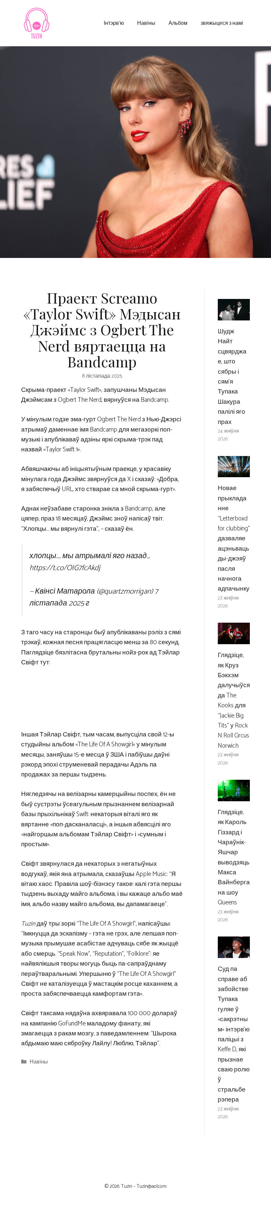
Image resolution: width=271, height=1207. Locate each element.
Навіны (146, 23)
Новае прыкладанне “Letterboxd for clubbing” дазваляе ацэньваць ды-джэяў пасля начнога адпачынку (234, 538)
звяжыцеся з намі (222, 23)
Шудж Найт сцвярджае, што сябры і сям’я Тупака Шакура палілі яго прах (232, 376)
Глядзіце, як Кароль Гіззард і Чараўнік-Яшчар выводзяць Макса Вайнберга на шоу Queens (234, 857)
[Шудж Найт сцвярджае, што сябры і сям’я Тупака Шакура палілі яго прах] (234, 315)
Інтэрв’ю (114, 23)
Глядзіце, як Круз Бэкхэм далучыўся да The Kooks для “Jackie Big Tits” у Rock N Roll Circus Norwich (234, 700)
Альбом (178, 23)
